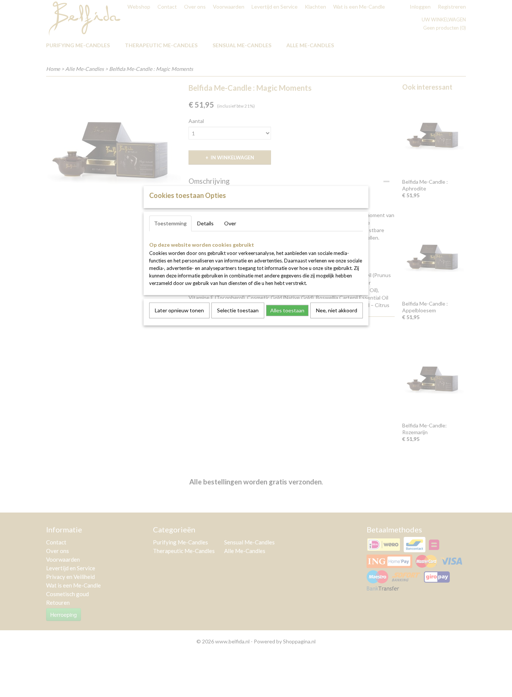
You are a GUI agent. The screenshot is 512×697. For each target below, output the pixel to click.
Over (230, 223)
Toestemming (170, 223)
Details (205, 223)
